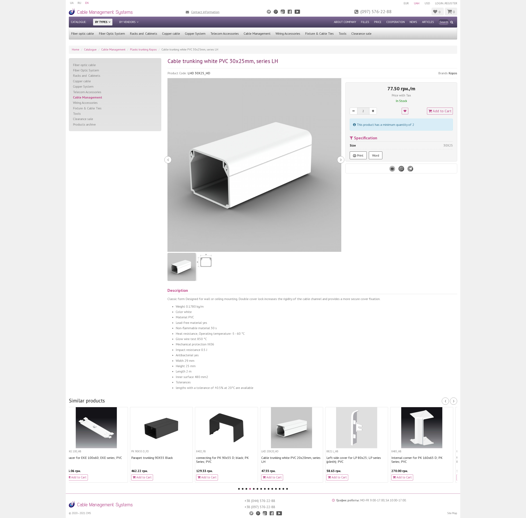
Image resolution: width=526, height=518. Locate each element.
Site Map (452, 513)
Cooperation (395, 22)
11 (276, 489)
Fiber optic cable (82, 33)
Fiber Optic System (112, 33)
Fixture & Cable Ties (319, 33)
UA (72, 3)
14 (287, 489)
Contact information (205, 12)
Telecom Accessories (224, 33)
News (413, 22)
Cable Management (257, 33)
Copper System (195, 33)
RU (79, 3)
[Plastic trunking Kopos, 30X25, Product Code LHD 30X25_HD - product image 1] (254, 165)
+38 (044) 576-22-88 (260, 501)
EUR (406, 3)
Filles (365, 22)
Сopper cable (171, 33)
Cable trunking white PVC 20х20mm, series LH (229, 460)
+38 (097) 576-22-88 (260, 507)
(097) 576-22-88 (376, 11)
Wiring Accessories (288, 33)
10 (272, 489)
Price (377, 22)
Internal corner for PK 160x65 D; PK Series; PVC (356, 460)
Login (439, 3)
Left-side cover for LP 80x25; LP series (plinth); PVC (292, 460)
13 (283, 489)
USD (427, 3)
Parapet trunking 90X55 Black (91, 458)
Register (451, 3)
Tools (342, 33)
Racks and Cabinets (143, 33)
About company (345, 22)
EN (87, 3)
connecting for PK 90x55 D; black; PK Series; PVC (161, 460)
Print (359, 155)
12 (279, 489)
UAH (416, 3)
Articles (428, 22)
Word (375, 155)
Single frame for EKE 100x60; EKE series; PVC (424, 460)
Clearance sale (361, 33)
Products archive (84, 124)
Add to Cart (441, 111)
